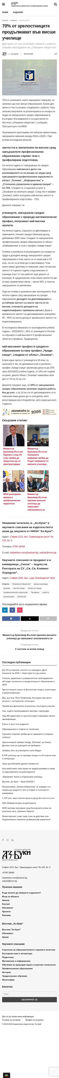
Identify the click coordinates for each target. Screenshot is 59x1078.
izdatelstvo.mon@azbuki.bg (24, 552)
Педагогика (8, 957)
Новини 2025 (24, 20)
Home (5, 12)
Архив (5, 937)
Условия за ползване (11, 1020)
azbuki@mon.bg (48, 552)
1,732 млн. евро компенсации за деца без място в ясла (28, 798)
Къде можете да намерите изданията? (21, 893)
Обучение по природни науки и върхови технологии (29, 965)
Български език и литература (17, 953)
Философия (8, 980)
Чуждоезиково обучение (14, 976)
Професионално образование (17, 968)
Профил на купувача (34, 1020)
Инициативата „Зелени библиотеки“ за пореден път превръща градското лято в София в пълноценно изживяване (26, 790)
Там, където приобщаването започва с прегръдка (25, 711)
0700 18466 (19, 546)
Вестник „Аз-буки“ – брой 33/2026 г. (18, 781)
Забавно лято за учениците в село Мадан (21, 750)
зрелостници (19, 588)
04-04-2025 (28, 54)
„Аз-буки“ (15, 54)
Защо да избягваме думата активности (20, 763)
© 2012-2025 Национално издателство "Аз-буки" (22, 1024)
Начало (5, 20)
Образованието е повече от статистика (20, 729)
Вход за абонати (10, 896)
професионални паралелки (16, 592)
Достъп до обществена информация (18, 1016)
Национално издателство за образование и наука (29, 6)
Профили (35, 592)
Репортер (21, 597)
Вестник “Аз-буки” (11, 929)
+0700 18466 (8, 872)
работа (46, 592)
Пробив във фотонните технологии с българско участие (28, 706)
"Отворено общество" (21, 584)
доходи (7, 588)
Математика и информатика (16, 961)
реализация (9, 597)
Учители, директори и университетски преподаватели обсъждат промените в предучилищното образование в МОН (28, 681)
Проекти (6, 911)
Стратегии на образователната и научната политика (28, 950)
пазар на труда (34, 588)
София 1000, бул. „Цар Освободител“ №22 (32, 578)
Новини (14, 20)
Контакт (6, 904)
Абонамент (7, 908)
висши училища (41, 584)
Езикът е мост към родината (15, 724)
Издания (18, 12)
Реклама (6, 915)
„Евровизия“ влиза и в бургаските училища (22, 777)
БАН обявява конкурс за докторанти (19, 803)
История (6, 972)
